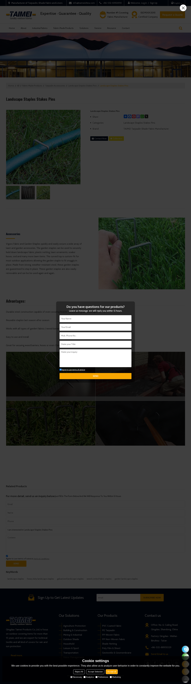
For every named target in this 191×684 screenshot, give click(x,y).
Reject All (79, 672)
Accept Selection (95, 672)
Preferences (103, 677)
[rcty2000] (185, 649)
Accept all (111, 672)
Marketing (116, 677)
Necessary (77, 677)
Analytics (90, 677)
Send (95, 376)
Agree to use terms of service (73, 370)
